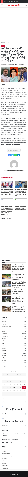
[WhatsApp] (15, 155)
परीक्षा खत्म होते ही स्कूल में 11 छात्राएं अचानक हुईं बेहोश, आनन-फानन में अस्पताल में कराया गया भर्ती (21, 193)
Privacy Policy (6, 453)
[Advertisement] (14, 26)
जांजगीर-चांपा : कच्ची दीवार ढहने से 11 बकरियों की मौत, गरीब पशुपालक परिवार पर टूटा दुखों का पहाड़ (18, 268)
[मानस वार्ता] (14, 5)
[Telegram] (18, 155)
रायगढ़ (4, 353)
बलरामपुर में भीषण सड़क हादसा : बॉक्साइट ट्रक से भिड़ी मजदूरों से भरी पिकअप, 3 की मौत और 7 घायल (18, 300)
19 (10, 387)
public (4, 324)
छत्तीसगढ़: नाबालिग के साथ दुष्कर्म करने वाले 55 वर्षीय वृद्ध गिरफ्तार (20, 208)
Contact (5, 458)
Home (3, 42)
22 (20, 387)
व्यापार (4, 360)
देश (4, 341)
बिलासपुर (5, 346)
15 (20, 384)
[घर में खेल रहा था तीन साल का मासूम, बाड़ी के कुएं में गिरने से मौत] (6, 292)
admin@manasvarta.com (8, 64)
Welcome (5, 468)
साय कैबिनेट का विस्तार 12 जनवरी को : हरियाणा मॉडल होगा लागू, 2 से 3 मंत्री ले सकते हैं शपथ (7, 192)
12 (10, 384)
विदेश (4, 358)
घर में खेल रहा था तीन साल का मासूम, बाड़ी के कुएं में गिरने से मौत (18, 291)
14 (17, 384)
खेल (4, 331)
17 (4, 387)
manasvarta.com (14, 150)
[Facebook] (9, 155)
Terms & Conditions (8, 456)
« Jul (3, 398)
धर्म (3, 343)
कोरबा (4, 329)
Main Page (6, 465)
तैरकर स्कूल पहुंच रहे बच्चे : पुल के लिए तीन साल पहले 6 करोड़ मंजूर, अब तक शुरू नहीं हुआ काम (19, 277)
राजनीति (4, 350)
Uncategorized (7, 326)
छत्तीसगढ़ (7, 42)
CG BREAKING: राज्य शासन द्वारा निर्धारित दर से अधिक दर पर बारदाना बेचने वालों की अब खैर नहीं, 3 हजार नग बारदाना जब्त (7, 210)
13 (14, 384)
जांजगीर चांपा (5, 336)
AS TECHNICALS (14, 474)
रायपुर (4, 355)
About (4, 451)
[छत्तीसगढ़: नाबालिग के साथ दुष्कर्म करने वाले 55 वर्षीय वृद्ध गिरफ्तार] (21, 201)
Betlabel (5, 321)
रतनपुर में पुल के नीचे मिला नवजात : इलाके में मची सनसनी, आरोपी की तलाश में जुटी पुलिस (19, 284)
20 (14, 387)
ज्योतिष (4, 338)
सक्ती (4, 362)
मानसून (4, 348)
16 (24, 384)
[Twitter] (12, 155)
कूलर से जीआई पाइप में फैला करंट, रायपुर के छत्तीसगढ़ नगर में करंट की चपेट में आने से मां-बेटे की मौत (18, 310)
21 (17, 387)
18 (7, 387)
